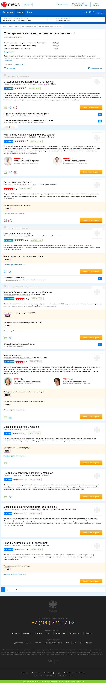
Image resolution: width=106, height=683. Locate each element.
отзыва (8, 480)
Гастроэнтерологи (75, 633)
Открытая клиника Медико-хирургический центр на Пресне (26, 114)
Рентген (89, 643)
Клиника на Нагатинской (17, 233)
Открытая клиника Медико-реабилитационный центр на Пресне (28, 120)
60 (100, 121)
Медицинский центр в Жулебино (22, 426)
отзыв (7, 433)
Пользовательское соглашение (74, 673)
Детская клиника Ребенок (18, 182)
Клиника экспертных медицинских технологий (29, 134)
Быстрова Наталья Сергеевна (27, 381)
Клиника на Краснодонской (14, 278)
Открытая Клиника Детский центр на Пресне (28, 81)
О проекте (24, 673)
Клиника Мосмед (13, 355)
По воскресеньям (96, 68)
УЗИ (74, 643)
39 (100, 114)
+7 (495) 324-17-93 (79, 4)
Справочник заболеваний (53, 643)
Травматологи (60, 633)
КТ (81, 643)
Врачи (29, 12)
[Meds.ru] (53, 606)
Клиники (20, 12)
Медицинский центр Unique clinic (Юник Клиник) (30, 507)
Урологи (48, 633)
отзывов (8, 88)
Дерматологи (90, 633)
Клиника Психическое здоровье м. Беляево (28, 292)
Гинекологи (15, 633)
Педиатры (26, 633)
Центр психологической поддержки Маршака (28, 473)
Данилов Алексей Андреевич (26, 161)
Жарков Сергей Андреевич (75, 161)
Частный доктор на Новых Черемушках (26, 543)
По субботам (11, 68)
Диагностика (8, 12)
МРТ (67, 643)
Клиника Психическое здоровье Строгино (20, 344)
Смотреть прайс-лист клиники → (15, 213)
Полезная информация (52, 673)
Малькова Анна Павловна (74, 381)
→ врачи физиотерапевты (14, 37)
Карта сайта (36, 673)
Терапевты (38, 633)
